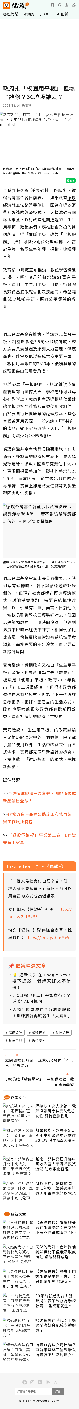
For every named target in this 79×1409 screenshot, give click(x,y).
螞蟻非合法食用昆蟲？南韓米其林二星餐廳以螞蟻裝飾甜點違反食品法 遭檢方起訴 (55, 1349)
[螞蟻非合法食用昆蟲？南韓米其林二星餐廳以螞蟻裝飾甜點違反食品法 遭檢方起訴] (18, 1352)
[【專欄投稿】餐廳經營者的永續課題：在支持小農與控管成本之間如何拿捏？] (18, 1230)
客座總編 (10, 14)
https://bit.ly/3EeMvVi (48, 937)
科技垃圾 (62, 1032)
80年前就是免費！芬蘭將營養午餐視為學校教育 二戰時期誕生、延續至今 (55, 1300)
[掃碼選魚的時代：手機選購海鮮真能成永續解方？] (18, 1328)
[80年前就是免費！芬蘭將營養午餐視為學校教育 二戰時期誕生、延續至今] (18, 1303)
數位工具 (15, 1040)
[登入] (67, 5)
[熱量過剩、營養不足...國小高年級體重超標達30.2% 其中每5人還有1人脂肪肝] (18, 1138)
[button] (74, 5)
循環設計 (15, 1032)
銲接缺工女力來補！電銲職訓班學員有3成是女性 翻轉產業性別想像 (55, 1110)
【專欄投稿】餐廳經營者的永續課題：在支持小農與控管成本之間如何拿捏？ (55, 1227)
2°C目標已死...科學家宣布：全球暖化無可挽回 (41, 998)
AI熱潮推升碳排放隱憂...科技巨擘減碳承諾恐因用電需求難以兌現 (55, 1188)
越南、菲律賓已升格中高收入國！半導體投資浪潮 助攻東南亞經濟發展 (55, 1163)
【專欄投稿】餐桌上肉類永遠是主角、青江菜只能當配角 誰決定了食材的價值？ (55, 1276)
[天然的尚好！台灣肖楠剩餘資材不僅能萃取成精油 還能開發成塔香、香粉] (18, 1254)
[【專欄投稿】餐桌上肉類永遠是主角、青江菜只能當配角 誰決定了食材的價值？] (18, 1279)
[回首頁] (16, 5)
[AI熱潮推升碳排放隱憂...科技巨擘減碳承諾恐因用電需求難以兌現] (18, 1191)
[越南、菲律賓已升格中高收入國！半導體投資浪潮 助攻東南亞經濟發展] (18, 1166)
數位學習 (39, 1040)
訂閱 (57, 1391)
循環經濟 (39, 1032)
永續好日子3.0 (35, 14)
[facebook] (53, 5)
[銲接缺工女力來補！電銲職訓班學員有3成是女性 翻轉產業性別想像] (18, 1113)
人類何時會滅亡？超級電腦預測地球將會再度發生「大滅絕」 (41, 1012)
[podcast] (60, 5)
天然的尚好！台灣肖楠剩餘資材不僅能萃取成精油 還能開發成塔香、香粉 (55, 1251)
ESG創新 (60, 14)
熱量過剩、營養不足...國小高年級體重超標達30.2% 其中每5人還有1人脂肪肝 (55, 1135)
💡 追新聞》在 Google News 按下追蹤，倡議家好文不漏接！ (41, 981)
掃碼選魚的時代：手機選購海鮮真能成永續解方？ (55, 1325)
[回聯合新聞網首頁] (6, 5)
